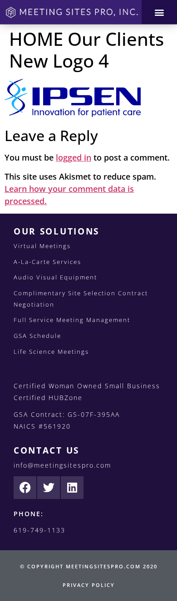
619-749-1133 (39, 530)
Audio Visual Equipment (55, 277)
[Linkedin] (72, 487)
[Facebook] (25, 487)
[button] (159, 12)
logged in (73, 157)
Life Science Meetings (51, 351)
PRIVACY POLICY (89, 584)
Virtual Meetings (42, 246)
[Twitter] (48, 487)
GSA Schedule (37, 336)
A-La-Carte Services (47, 262)
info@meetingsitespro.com (62, 465)
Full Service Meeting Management (72, 320)
